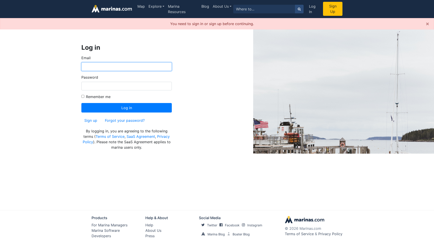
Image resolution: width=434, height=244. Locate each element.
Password (89, 77)
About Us (221, 6)
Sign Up (333, 9)
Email (86, 58)
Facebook (232, 225)
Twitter (212, 225)
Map (141, 6)
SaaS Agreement (141, 136)
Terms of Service (110, 136)
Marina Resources (177, 9)
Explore (155, 6)
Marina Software (106, 230)
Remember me (98, 96)
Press (150, 236)
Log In (312, 9)
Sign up (90, 120)
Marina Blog (216, 234)
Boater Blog (241, 234)
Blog (205, 6)
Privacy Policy (330, 234)
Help (149, 225)
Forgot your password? (125, 120)
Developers (101, 236)
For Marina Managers (109, 225)
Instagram (254, 225)
